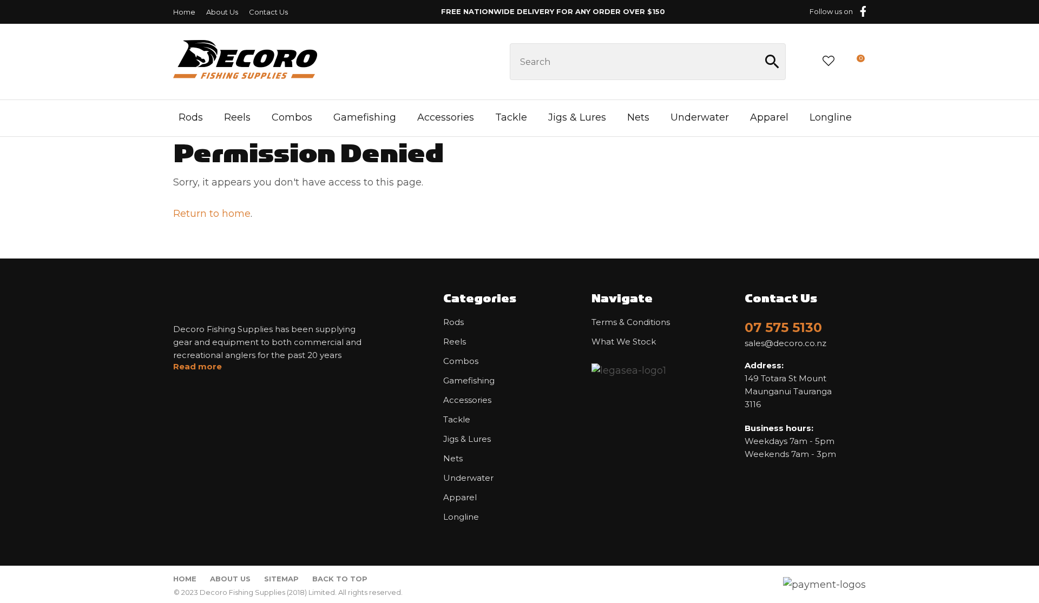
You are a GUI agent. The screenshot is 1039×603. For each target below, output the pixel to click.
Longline (831, 117)
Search (773, 61)
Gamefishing (364, 117)
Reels (237, 117)
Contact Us (268, 12)
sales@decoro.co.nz (785, 343)
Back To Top (339, 578)
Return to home (212, 214)
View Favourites (828, 62)
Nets (638, 117)
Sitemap (281, 578)
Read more (197, 367)
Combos (292, 117)
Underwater (699, 117)
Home (184, 12)
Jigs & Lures (577, 117)
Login (803, 61)
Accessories (445, 117)
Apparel (769, 117)
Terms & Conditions (630, 322)
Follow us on (831, 11)
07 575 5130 (783, 327)
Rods (191, 117)
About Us (222, 12)
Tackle (511, 117)
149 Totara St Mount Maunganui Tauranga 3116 (788, 384)
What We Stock (623, 342)
